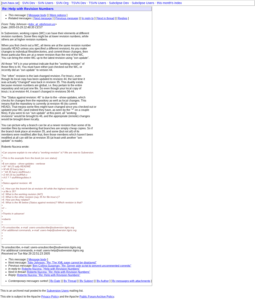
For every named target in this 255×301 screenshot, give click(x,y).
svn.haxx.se (10, 3)
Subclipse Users (143, 3)
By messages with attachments (131, 280)
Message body (37, 15)
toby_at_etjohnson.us (42, 24)
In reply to (88, 18)
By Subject (86, 280)
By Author (103, 280)
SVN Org (62, 3)
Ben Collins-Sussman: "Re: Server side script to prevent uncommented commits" (82, 265)
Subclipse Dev (119, 3)
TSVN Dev (78, 3)
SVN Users (45, 3)
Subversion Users (58, 290)
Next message (43, 18)
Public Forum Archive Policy (96, 296)
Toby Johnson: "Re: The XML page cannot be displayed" (62, 262)
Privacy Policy (50, 296)
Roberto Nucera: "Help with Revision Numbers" (51, 268)
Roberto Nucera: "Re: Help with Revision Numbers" (58, 271)
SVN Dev (28, 3)
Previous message (66, 18)
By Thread (70, 280)
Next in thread (105, 18)
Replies (122, 18)
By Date (55, 280)
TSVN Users (97, 3)
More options (58, 15)
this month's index (169, 3)
